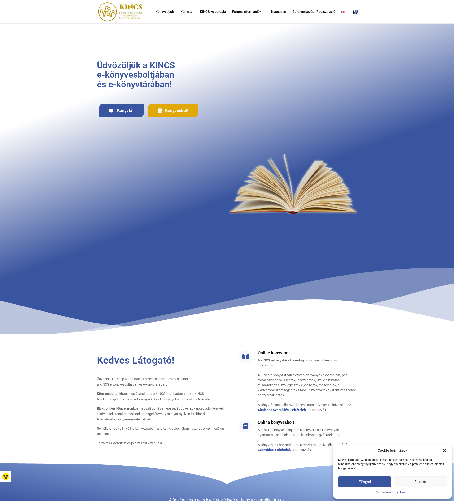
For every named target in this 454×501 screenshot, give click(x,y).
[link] (5, 476)
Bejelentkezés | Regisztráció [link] (313, 11)
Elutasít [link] (420, 482)
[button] (444, 450)
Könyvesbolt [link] (165, 11)
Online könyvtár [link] (273, 352)
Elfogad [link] (365, 482)
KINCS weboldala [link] (213, 11)
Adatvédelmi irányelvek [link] (390, 492)
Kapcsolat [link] (278, 11)
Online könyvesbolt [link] (276, 422)
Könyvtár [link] (187, 11)
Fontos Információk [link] (246, 11)
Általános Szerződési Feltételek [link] (282, 410)
